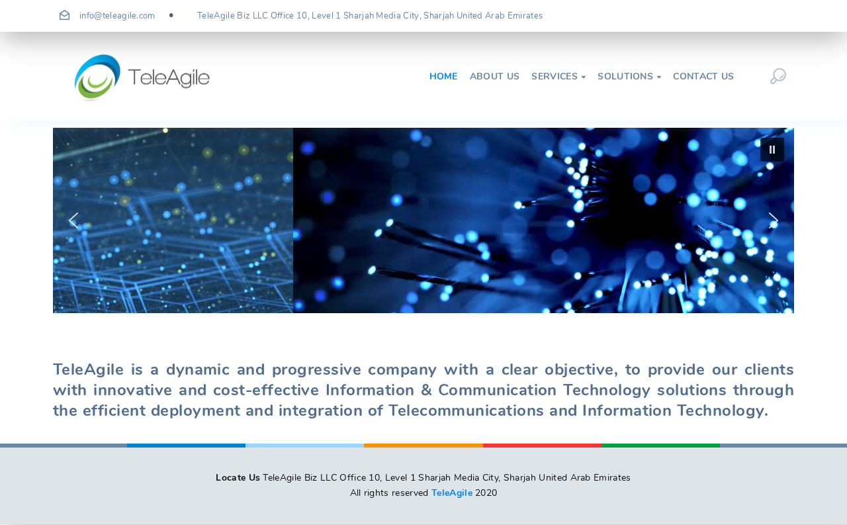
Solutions (629, 76)
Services (558, 76)
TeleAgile (451, 493)
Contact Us (703, 76)
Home (443, 76)
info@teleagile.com (117, 16)
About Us (495, 76)
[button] (73, 220)
